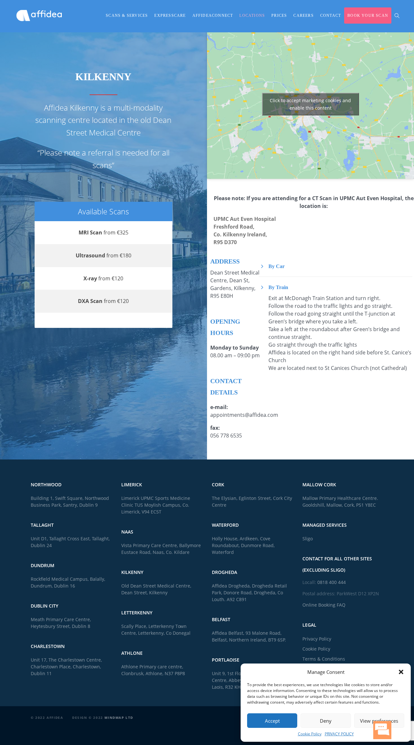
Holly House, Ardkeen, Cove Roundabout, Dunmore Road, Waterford (243, 545)
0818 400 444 (331, 582)
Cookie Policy (309, 734)
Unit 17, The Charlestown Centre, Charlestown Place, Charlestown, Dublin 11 (66, 666)
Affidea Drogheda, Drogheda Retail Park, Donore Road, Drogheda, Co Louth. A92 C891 (249, 592)
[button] (401, 672)
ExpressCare (170, 15)
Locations (252, 15)
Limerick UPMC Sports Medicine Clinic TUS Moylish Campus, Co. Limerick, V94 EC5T (155, 505)
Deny (326, 721)
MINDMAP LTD (118, 717)
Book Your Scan (367, 15)
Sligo (307, 538)
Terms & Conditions (323, 659)
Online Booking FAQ (323, 605)
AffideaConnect (212, 15)
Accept (272, 721)
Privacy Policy (316, 639)
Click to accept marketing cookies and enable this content (310, 104)
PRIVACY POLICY (339, 734)
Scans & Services (127, 15)
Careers (303, 15)
